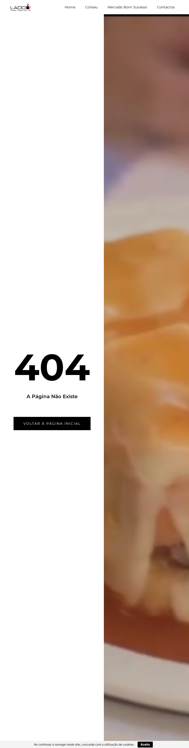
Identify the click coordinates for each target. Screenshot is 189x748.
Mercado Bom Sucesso (127, 7)
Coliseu (91, 7)
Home (70, 7)
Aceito (145, 744)
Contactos (166, 7)
